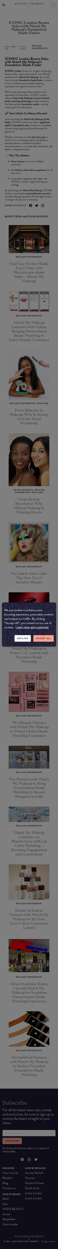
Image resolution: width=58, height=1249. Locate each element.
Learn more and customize (32, 627)
